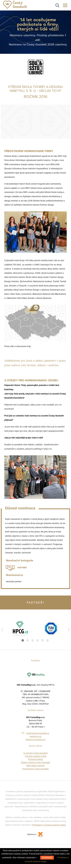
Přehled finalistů (35, 759)
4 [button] (37, 640)
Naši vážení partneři (35, 765)
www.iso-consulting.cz (36, 739)
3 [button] (32, 640)
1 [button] (22, 640)
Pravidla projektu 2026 (35, 756)
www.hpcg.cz (35, 736)
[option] (20, 628)
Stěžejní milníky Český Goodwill (35, 762)
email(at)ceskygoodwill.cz (37, 733)
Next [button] (68, 629)
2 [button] (27, 640)
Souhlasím (47, 857)
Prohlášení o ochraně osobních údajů (49, 825)
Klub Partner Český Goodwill (35, 769)
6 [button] (47, 640)
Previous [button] (3, 629)
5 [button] (42, 640)
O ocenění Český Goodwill (35, 753)
